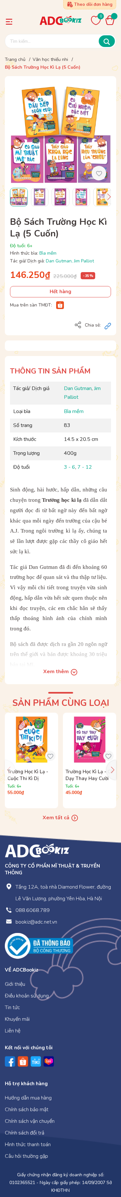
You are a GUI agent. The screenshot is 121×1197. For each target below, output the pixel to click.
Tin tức (12, 1007)
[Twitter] (36, 1061)
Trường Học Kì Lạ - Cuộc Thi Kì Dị (27, 775)
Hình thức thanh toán (28, 1144)
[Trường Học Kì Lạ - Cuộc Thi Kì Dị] (31, 739)
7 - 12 (84, 467)
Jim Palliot (84, 261)
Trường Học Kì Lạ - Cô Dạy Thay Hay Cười (89, 775)
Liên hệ (12, 1030)
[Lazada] (49, 1061)
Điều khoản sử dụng (27, 995)
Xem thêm (56, 671)
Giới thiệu (15, 984)
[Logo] (37, 850)
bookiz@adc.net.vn (36, 922)
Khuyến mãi (17, 1019)
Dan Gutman (59, 261)
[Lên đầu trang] (103, 1165)
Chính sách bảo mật (26, 1109)
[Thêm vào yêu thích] (99, 173)
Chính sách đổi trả (24, 1132)
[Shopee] (60, 305)
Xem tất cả (57, 817)
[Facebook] (10, 1061)
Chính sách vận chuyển (30, 1121)
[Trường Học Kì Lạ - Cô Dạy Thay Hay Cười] (90, 739)
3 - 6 (69, 467)
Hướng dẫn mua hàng (28, 1097)
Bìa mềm (47, 253)
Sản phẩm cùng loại (60, 703)
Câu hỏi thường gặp (26, 1156)
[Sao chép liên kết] (108, 325)
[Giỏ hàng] (112, 20)
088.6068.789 (32, 910)
